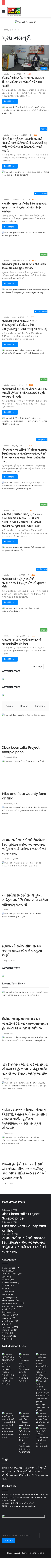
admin (6, 74)
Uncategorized (8, 1268)
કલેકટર (4, 1472)
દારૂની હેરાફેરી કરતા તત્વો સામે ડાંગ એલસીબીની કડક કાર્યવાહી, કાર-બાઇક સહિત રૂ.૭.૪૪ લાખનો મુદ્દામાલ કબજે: (24, 1171)
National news (8, 1282)
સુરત (4, 1478)
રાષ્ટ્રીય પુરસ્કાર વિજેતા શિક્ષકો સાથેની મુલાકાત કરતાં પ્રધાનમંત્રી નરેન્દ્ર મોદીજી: (24, 207)
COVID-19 (5, 1468)
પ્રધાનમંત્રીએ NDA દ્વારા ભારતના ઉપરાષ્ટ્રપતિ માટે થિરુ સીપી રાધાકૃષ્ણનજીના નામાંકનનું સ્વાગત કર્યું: (25, 325)
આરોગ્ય (5, 1333)
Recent (23, 706)
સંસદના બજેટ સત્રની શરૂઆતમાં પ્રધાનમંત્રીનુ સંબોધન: (21, 642)
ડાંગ (28, 1471)
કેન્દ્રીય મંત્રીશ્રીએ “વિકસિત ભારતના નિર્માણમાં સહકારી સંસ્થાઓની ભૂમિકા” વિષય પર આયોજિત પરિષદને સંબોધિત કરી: (24, 455)
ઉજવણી (42, 1467)
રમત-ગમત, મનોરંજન (10, 1306)
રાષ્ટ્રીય (5, 1309)
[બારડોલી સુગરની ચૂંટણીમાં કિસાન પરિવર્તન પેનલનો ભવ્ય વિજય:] (42, 1419)
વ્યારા (45, 1475)
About (17, 1553)
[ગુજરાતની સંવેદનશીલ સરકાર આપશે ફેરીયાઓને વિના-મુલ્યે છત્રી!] (25, 928)
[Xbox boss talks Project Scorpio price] (25, 729)
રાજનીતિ (5, 1285)
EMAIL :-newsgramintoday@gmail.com (19, 1506)
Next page (37, 666)
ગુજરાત (5, 1277)
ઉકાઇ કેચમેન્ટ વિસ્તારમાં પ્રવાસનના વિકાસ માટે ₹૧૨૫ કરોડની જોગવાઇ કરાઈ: (23, 82)
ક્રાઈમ (5, 1294)
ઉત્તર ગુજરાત (7, 1312)
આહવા (33, 1467)
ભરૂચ (40, 1476)
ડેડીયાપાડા (37, 1471)
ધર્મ (3, 1288)
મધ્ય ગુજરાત (7, 1318)
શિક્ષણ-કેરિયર (7, 1330)
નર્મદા (23, 1474)
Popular (9, 706)
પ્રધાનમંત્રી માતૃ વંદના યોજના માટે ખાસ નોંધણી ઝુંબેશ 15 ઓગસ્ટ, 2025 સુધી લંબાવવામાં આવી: (25, 393)
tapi (21, 1468)
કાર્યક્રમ (19, 1471)
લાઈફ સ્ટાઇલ (7, 1336)
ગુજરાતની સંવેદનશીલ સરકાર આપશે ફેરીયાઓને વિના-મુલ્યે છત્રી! (22, 950)
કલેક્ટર (10, 1472)
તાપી (5, 1474)
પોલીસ (33, 1475)
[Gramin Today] (14, 11)
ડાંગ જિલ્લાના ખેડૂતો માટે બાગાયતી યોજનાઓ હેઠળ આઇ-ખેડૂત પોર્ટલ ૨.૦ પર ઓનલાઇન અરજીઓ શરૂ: (25, 1069)
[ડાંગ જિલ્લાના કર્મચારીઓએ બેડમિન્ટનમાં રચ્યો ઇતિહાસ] (25, 1419)
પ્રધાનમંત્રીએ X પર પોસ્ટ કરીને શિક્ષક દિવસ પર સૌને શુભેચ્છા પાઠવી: (24, 266)
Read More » (9, 101)
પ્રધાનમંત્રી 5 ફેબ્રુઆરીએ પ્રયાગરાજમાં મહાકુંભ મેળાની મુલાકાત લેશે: (24, 583)
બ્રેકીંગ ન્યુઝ (7, 1297)
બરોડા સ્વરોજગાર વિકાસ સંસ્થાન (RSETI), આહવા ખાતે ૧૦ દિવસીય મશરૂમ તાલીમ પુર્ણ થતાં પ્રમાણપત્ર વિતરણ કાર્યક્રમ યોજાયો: (24, 1119)
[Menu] (3, 12)
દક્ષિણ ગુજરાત (7, 1315)
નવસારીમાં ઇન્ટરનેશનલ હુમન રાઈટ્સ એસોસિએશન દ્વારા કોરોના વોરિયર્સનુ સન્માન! (25, 900)
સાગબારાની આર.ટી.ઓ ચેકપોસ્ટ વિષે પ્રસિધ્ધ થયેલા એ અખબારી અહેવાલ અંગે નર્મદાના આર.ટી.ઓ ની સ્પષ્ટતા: (24, 847)
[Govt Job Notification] (25, 22)
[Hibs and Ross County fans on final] (25, 775)
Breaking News (8, 1300)
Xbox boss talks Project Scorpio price (21, 749)
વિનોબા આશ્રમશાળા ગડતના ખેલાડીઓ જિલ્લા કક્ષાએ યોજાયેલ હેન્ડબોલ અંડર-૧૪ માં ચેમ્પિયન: (25, 1023)
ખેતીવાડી (5, 1271)
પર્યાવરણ (5, 1339)
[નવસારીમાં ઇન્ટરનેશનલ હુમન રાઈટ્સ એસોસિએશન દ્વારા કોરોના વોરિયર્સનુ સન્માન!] (25, 877)
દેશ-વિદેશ (5, 1280)
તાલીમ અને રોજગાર (9, 1274)
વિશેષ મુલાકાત (7, 1327)
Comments (39, 706)
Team (24, 1553)
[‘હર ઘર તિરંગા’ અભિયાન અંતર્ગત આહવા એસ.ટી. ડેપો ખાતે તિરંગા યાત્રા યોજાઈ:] (42, 1437)
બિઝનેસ (5, 1291)
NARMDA (14, 1468)
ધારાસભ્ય (14, 1475)
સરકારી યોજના (8, 1321)
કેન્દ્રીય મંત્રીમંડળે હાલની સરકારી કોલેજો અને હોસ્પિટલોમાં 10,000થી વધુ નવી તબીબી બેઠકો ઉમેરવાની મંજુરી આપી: (24, 145)
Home (5, 30)
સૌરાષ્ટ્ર (5, 1324)
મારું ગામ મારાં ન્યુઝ (9, 1303)
